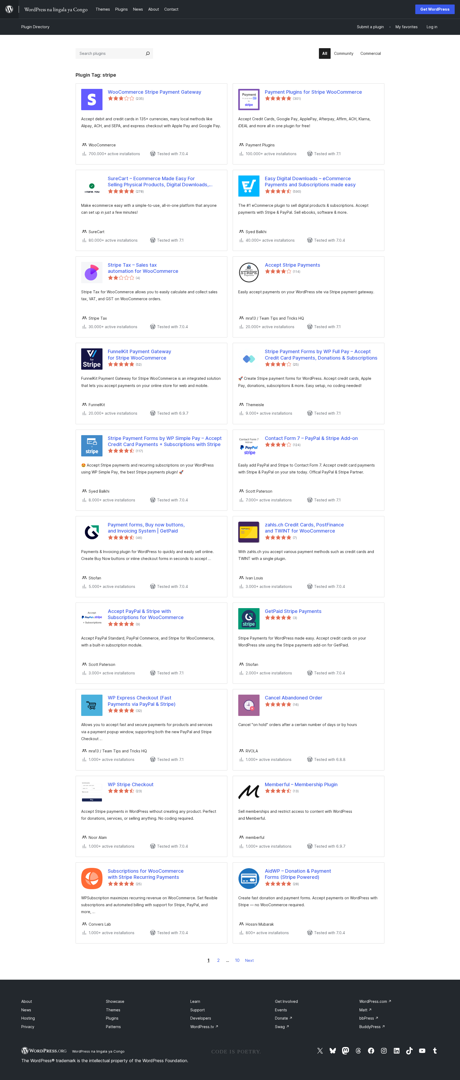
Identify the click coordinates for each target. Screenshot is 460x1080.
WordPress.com (375, 1001)
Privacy (27, 1026)
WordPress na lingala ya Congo (98, 1051)
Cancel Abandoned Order (293, 697)
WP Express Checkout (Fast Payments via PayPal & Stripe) (142, 701)
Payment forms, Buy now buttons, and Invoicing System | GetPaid (146, 528)
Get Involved (286, 1001)
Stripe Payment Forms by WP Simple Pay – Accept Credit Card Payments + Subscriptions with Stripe (165, 441)
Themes (113, 1010)
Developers (200, 1018)
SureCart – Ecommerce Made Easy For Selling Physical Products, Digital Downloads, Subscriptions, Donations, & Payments (158, 182)
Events (281, 1010)
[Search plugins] (147, 53)
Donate (284, 1018)
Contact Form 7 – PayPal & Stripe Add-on (311, 438)
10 (237, 960)
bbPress (369, 1018)
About (26, 1001)
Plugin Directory (35, 26)
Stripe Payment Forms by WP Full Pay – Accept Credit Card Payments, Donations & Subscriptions (321, 354)
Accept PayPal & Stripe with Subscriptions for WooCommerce (146, 614)
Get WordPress (435, 9)
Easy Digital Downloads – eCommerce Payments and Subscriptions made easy (310, 181)
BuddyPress (372, 1026)
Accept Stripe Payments (292, 265)
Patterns (113, 1026)
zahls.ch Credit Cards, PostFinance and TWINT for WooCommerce (304, 528)
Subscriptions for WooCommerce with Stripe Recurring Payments (146, 874)
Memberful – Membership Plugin (301, 784)
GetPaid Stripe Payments (293, 611)
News (26, 1010)
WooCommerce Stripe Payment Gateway (154, 92)
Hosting (28, 1018)
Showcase (115, 1001)
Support (197, 1010)
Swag (282, 1026)
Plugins (112, 1018)
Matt (365, 1010)
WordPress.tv (204, 1026)
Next (249, 960)
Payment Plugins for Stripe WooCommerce (313, 92)
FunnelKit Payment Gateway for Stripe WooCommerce (139, 354)
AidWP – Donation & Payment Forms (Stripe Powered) (298, 874)
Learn (195, 1001)
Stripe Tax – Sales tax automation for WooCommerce (143, 268)
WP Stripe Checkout (131, 784)
